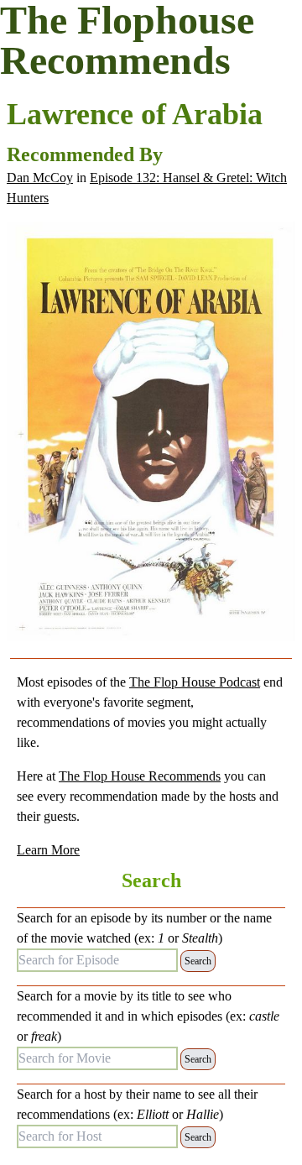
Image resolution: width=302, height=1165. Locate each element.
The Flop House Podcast (194, 682)
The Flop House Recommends (140, 776)
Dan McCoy (40, 177)
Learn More (48, 850)
